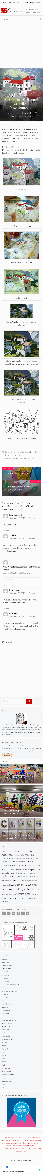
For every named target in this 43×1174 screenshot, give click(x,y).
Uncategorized (6, 1081)
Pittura (4, 1052)
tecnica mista (23, 893)
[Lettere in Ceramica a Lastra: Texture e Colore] (21, 841)
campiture (15, 855)
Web (3, 1087)
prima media (19, 452)
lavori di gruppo (17, 873)
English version (35, 3)
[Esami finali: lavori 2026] (21, 783)
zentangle (5, 901)
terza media (14, 898)
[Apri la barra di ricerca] (41, 19)
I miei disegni (6, 1010)
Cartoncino (5, 975)
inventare (24, 869)
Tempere (4, 1078)
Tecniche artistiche (25, 116)
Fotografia (5, 1007)
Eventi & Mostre (7, 1004)
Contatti (25, 3)
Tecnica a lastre (7, 1071)
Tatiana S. (13, 535)
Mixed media (6, 1036)
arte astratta (11, 851)
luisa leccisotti (15, 515)
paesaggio (27, 876)
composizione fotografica (18, 861)
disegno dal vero (16, 865)
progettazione (28, 880)
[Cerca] (29, 701)
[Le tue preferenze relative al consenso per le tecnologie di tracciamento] (39, 1170)
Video (3, 1084)
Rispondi (6, 531)
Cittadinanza (6, 981)
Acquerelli (5, 959)
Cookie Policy (27, 1160)
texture (25, 898)
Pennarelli (5, 1049)
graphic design (15, 869)
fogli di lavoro (32, 865)
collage (32, 858)
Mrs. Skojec (14, 590)
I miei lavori (5, 1013)
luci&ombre (6, 876)
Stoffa (4, 1065)
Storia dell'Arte (6, 1068)
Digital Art (5, 997)
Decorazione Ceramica (9, 991)
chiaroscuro (7, 858)
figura (24, 865)
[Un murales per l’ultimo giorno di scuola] (21, 816)
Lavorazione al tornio (9, 1020)
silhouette (36, 890)
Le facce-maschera (12, 455)
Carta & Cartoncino (8, 972)
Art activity (5, 962)
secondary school (32, 452)
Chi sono (12, 3)
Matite (4, 1033)
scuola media (6, 885)
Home (5, 3)
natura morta (17, 876)
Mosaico (13, 116)
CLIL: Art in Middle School (10, 985)
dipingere (7, 864)
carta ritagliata (26, 854)
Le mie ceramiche (7, 1023)
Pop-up (4, 1055)
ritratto (34, 880)
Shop (19, 3)
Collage (4, 988)
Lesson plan (6, 1029)
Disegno (4, 1001)
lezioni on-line (28, 873)
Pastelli (4, 1046)
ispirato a (34, 869)
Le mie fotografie (7, 1026)
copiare (29, 861)
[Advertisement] (21, 45)
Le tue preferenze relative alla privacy (23, 1167)
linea (33, 873)
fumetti (39, 865)
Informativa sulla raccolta (13, 1171)
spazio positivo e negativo (9, 894)
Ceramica (5, 978)
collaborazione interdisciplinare (21, 858)
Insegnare (5, 1017)
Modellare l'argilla (7, 1039)
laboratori (9, 452)
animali (4, 851)
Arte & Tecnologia (7, 965)
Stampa (4, 1062)
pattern (7, 880)
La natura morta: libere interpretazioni (20, 458)
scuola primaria (19, 884)
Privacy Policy (16, 1160)
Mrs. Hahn (13, 613)
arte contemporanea (25, 851)
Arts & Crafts (6, 969)
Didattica (5, 994)
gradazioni (6, 869)
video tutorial (32, 898)
